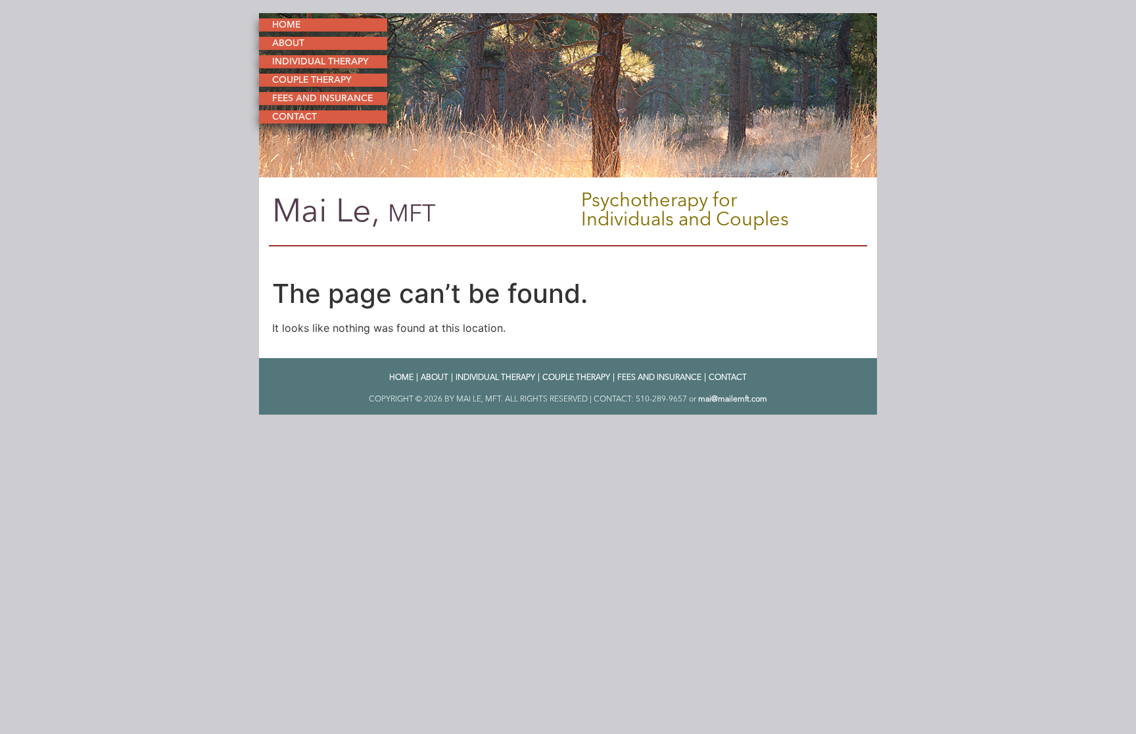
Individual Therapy (320, 61)
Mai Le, (354, 210)
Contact (294, 116)
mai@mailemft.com (732, 398)
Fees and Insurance (322, 98)
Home (286, 24)
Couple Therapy (312, 79)
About (288, 43)
